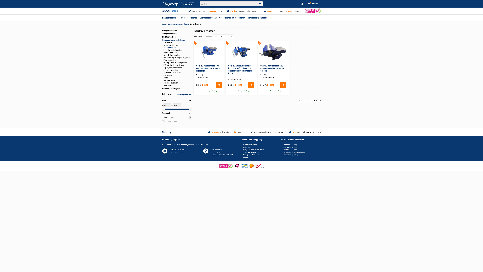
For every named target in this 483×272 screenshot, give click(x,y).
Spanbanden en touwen (172, 73)
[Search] (260, 3)
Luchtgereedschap (169, 37)
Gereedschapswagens (171, 88)
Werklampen (168, 85)
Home (164, 24)
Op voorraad (169, 117)
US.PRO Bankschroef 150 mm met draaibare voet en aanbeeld (272, 68)
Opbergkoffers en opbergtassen (175, 63)
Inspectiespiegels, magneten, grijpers (177, 58)
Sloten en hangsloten (171, 70)
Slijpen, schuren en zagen (173, 68)
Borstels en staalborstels (173, 50)
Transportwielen (169, 80)
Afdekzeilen (168, 42)
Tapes (166, 78)
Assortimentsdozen (171, 45)
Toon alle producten (183, 94)
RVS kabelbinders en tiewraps (174, 65)
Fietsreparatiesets (170, 53)
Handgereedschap (169, 30)
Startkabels (168, 75)
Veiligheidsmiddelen (171, 83)
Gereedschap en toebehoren (178, 24)
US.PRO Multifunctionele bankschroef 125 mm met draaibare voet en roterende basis (240, 69)
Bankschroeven (170, 47)
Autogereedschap (169, 34)
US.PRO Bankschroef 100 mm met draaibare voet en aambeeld (208, 68)
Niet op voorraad (170, 121)
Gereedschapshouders (172, 55)
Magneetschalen (170, 60)
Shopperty (169, 3)
